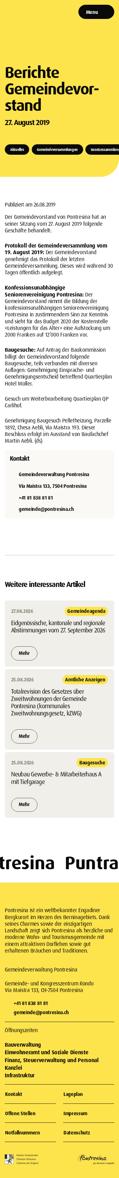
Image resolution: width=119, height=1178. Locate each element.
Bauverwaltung (23, 1044)
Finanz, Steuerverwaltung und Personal (51, 1060)
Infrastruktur (19, 1075)
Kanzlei (13, 1067)
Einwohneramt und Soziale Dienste (46, 1052)
